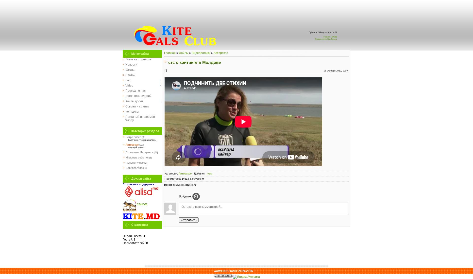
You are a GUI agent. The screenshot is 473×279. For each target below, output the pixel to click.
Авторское (132, 144)
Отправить (189, 220)
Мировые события (137, 157)
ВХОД (326, 38)
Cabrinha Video (135, 167)
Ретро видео (133, 137)
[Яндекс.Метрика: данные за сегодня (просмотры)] (246, 277)
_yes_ (209, 173)
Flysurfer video (135, 162)
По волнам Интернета (139, 152)
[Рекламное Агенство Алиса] (141, 196)
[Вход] (196, 196)
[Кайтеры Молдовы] (141, 219)
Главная (326, 37)
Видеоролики (201, 53)
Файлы (183, 53)
